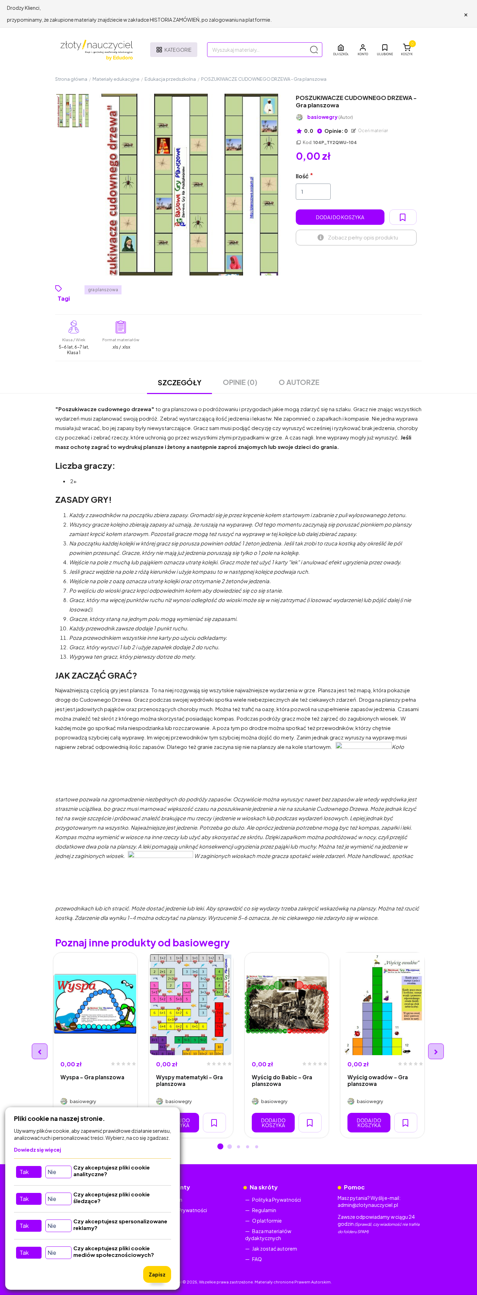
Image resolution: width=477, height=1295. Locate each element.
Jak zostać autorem (274, 1248)
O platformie (267, 1220)
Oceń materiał (372, 130)
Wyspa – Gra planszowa (92, 1077)
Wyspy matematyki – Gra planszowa (189, 1080)
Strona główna (71, 79)
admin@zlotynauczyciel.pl (368, 1205)
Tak (24, 1171)
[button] (363, 49)
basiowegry (330, 117)
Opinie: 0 (336, 131)
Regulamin (264, 1210)
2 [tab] (229, 1147)
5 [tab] (256, 1147)
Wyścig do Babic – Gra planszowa (282, 1080)
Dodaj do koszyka (340, 217)
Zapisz (157, 1274)
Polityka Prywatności (182, 1210)
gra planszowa (103, 289)
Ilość (302, 176)
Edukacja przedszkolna (170, 79)
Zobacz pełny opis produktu (363, 237)
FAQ (257, 1259)
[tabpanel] (95, 1045)
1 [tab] (220, 1147)
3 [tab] (238, 1147)
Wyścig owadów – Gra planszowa (377, 1080)
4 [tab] (247, 1147)
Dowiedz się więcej (37, 1149)
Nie (51, 1171)
